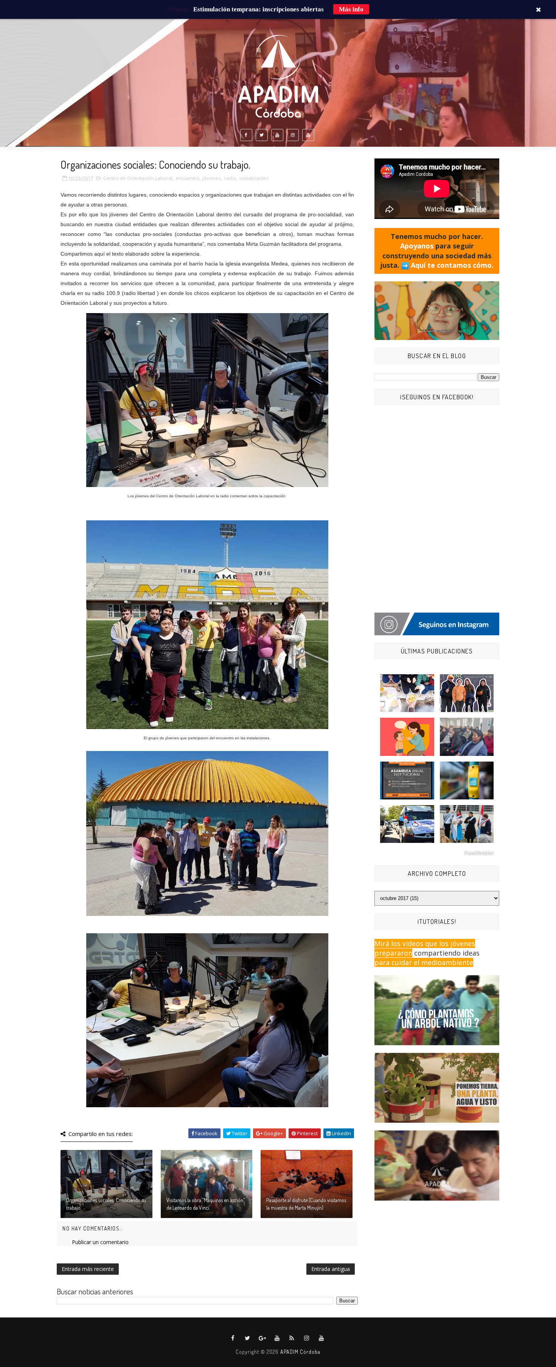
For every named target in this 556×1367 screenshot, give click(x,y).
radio (230, 178)
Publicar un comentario (100, 1242)
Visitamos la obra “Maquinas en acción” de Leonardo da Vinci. (205, 1204)
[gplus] (262, 1338)
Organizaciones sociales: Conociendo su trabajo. (106, 1204)
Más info (351, 9)
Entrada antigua (330, 1268)
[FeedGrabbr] (436, 853)
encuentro (187, 178)
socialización (254, 178)
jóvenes (211, 178)
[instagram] (293, 135)
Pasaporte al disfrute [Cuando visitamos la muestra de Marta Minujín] (306, 1204)
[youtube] (277, 135)
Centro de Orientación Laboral (137, 178)
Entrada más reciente (88, 1268)
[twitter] (262, 135)
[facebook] (246, 135)
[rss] (292, 1338)
